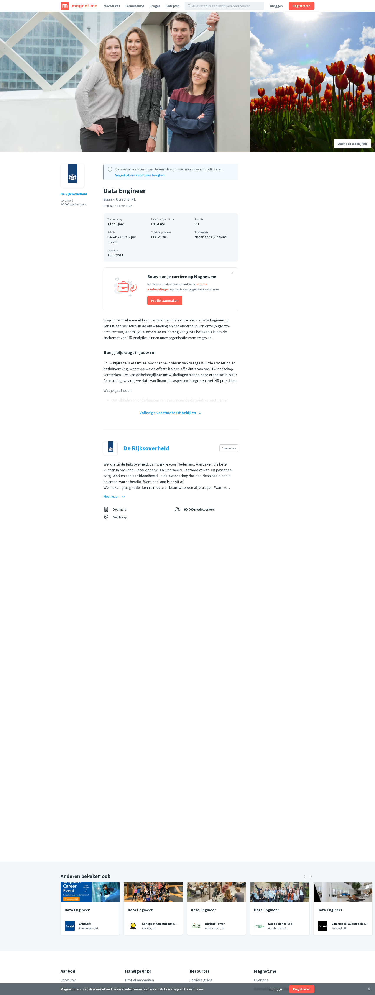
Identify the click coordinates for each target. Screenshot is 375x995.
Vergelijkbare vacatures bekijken (139, 175)
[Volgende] (311, 876)
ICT (197, 224)
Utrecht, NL (126, 199)
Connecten (229, 448)
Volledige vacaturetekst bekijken (168, 412)
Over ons (261, 979)
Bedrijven (172, 6)
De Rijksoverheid (74, 194)
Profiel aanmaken (164, 300)
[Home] (79, 6)
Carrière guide (200, 979)
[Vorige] (304, 876)
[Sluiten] (369, 989)
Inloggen (276, 6)
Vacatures (112, 6)
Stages (155, 6)
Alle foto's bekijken (352, 143)
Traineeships (134, 6)
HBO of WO (159, 237)
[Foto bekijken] (125, 82)
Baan (108, 199)
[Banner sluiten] (232, 273)
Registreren (301, 6)
